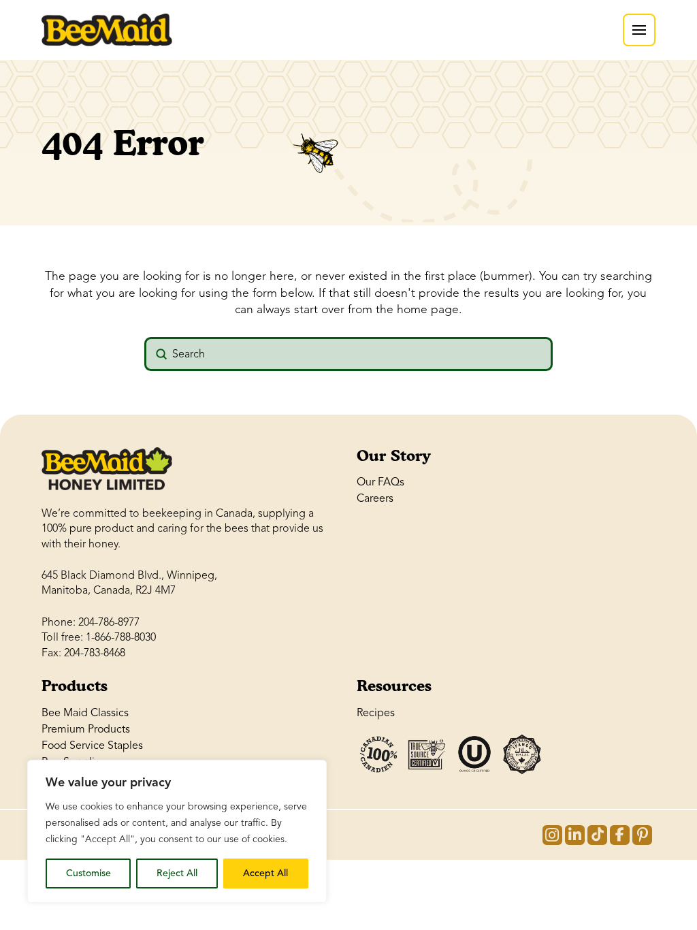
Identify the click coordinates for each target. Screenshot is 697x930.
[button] (639, 30)
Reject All (177, 873)
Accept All (265, 873)
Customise (88, 873)
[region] (177, 831)
